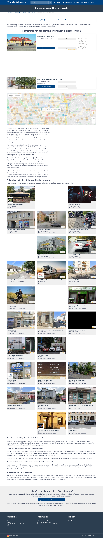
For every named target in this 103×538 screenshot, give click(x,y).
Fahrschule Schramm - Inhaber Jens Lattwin (50, 330)
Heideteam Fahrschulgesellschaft (78, 230)
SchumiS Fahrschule (74, 255)
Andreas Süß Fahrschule (45, 380)
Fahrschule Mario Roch (44, 230)
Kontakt (70, 520)
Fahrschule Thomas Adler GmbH (16, 305)
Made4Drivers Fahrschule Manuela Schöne (81, 405)
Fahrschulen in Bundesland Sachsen (24, 13)
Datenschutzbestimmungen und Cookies (47, 524)
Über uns (9, 520)
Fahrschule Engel (12, 380)
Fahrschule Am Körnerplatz (77, 330)
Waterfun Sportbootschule (15, 355)
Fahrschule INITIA (74, 280)
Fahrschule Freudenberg (45, 36)
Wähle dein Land (13, 535)
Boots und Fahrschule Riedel (77, 380)
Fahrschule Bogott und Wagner (78, 305)
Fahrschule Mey (11, 330)
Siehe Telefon (47, 48)
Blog (8, 525)
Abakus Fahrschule (74, 204)
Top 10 (40, 20)
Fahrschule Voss (73, 430)
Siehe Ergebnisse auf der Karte (51, 109)
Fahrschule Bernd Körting (14, 405)
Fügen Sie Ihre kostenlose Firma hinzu (75, 2)
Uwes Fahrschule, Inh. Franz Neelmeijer (49, 430)
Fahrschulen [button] (56, 2)
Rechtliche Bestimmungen (44, 522)
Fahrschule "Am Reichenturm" (16, 230)
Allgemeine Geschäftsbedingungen (46, 520)
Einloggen (92, 2)
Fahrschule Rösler (43, 355)
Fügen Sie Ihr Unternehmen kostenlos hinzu (51, 500)
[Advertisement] (51, 64)
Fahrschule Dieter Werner (14, 280)
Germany (9, 13)
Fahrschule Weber (43, 405)
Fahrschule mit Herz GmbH (15, 204)
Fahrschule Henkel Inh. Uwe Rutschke (49, 79)
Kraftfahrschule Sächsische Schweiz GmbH (50, 280)
